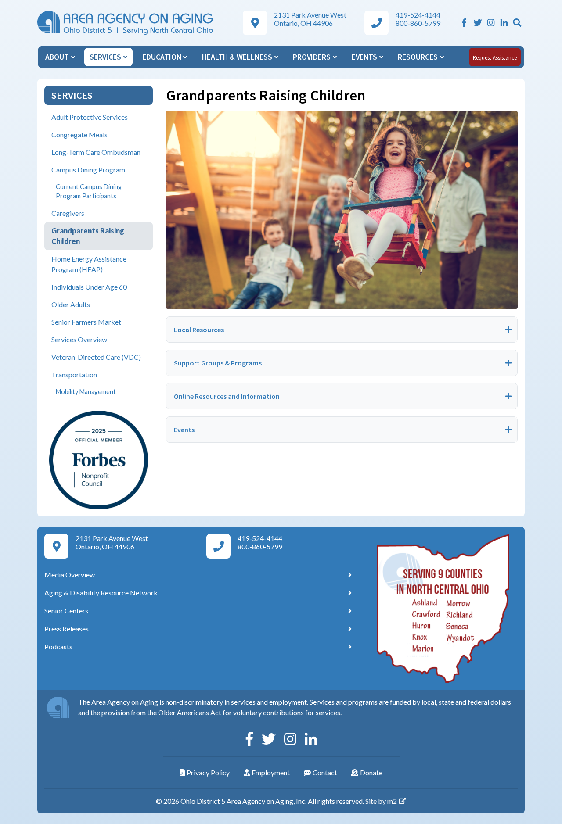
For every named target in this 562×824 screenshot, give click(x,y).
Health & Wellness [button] (238, 57)
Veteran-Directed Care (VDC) (96, 357)
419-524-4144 (418, 15)
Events (184, 429)
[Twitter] (477, 23)
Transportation (74, 374)
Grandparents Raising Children (87, 235)
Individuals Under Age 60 (89, 287)
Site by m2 (381, 801)
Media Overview (69, 574)
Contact (325, 772)
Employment (271, 772)
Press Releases (66, 628)
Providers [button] (312, 57)
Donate (371, 772)
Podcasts (58, 646)
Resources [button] (419, 57)
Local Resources (199, 329)
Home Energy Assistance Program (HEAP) (88, 263)
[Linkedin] (504, 23)
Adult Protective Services (89, 117)
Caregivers (67, 213)
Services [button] (106, 57)
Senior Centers (66, 610)
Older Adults (70, 304)
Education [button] (162, 57)
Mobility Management (86, 391)
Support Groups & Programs (218, 362)
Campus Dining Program (88, 169)
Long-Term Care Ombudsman (95, 152)
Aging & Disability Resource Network (101, 592)
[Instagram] (491, 23)
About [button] (58, 57)
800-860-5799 (418, 23)
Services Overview (79, 339)
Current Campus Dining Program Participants (89, 191)
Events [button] (365, 57)
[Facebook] (464, 23)
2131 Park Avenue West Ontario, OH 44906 (310, 19)
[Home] (125, 22)
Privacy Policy (208, 772)
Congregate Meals (79, 134)
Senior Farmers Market (86, 322)
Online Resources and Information (227, 396)
